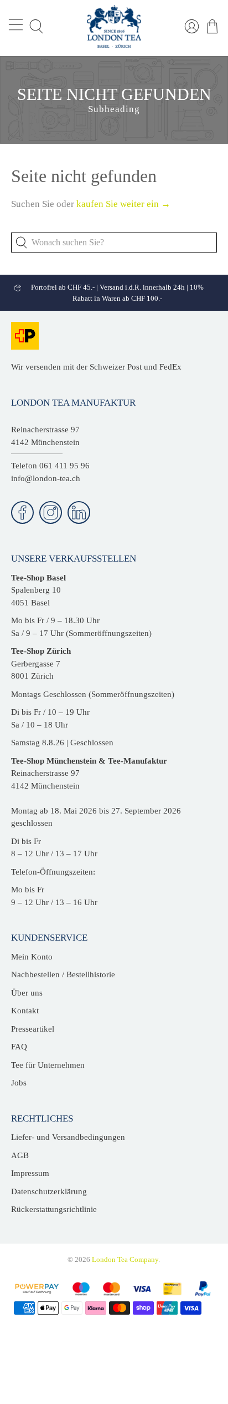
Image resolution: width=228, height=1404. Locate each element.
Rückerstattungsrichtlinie (54, 1209)
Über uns (27, 992)
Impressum (30, 1173)
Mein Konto (32, 956)
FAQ (19, 1046)
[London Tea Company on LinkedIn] (79, 512)
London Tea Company (125, 1260)
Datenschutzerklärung (49, 1191)
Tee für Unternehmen (48, 1064)
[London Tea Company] (114, 26)
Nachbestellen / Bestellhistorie (63, 974)
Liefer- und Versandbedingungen (68, 1137)
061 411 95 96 (64, 465)
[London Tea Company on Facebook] (22, 512)
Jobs (19, 1082)
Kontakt (25, 1010)
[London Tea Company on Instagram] (50, 512)
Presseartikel (32, 1028)
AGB (20, 1155)
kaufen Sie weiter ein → (123, 204)
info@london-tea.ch (45, 478)
